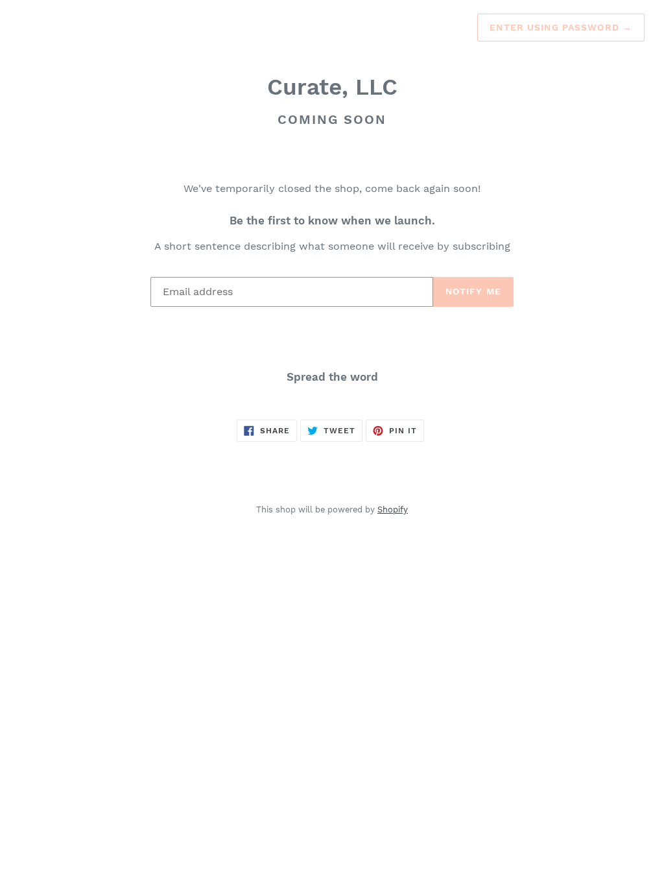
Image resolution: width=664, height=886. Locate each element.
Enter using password (561, 27)
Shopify (392, 509)
